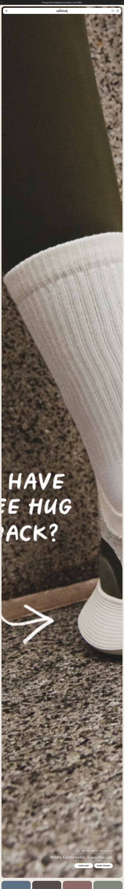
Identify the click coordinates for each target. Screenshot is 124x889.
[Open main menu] (6, 11)
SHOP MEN (84, 865)
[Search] (113, 11)
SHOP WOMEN (103, 865)
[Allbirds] (62, 11)
